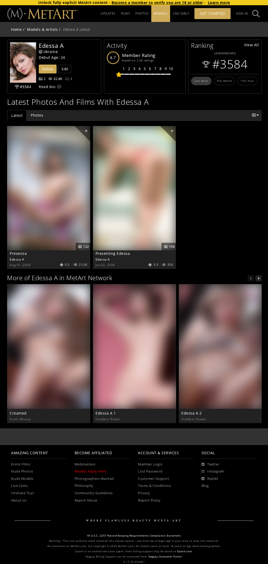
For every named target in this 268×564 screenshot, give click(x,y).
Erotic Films (20, 464)
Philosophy (84, 486)
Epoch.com (184, 551)
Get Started (212, 13)
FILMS (125, 13)
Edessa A (17, 259)
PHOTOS (142, 13)
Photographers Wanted (94, 478)
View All (251, 44)
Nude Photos (22, 471)
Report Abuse (86, 500)
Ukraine (50, 51)
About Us (18, 500)
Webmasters (85, 464)
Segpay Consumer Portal (165, 556)
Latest (17, 115)
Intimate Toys (22, 493)
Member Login (150, 464)
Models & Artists (42, 29)
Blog (205, 486)
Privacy (144, 493)
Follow (47, 68)
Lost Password (150, 471)
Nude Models (22, 478)
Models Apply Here (91, 471)
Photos (37, 115)
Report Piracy (149, 500)
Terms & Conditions (154, 486)
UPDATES (108, 13)
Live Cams (19, 486)
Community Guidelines (94, 493)
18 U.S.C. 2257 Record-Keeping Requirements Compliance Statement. (134, 535)
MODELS (161, 13)
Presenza (18, 253)
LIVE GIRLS (181, 13)
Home (16, 29)
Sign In (242, 13)
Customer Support (153, 478)
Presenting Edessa (113, 253)
